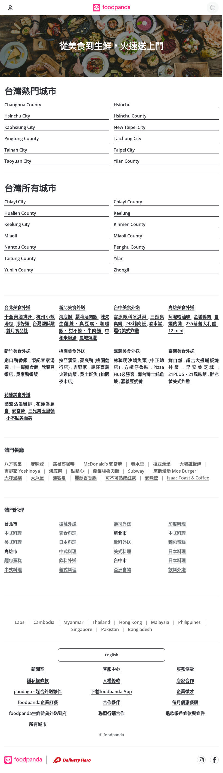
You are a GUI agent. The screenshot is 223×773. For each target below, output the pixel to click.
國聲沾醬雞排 (19, 404)
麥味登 (37, 464)
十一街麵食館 (26, 367)
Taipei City (124, 150)
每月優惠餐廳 (185, 702)
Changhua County (22, 105)
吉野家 (81, 367)
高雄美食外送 (181, 307)
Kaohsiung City (19, 127)
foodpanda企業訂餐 (38, 702)
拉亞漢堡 (68, 360)
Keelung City (17, 224)
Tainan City (15, 150)
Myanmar (73, 622)
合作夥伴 (111, 702)
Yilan (118, 258)
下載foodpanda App (111, 692)
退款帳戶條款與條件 (185, 713)
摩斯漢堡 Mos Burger (174, 471)
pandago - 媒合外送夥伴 (38, 692)
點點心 (77, 471)
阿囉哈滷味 (179, 317)
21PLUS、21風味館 (188, 374)
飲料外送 (122, 542)
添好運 (23, 324)
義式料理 (67, 570)
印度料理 (177, 524)
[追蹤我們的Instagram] (201, 760)
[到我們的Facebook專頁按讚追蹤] (214, 760)
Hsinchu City (17, 116)
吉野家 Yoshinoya (22, 471)
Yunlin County (18, 270)
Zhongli (121, 270)
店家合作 (185, 681)
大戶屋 (37, 478)
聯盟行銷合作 (111, 713)
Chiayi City (15, 202)
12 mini (175, 331)
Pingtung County (21, 138)
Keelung (122, 213)
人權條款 (111, 681)
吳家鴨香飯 (27, 374)
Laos (19, 622)
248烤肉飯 (136, 324)
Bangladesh (140, 629)
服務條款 (185, 669)
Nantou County (20, 247)
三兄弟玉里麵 (41, 411)
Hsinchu (122, 105)
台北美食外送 (17, 307)
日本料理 (67, 542)
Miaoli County (128, 236)
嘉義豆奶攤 (132, 381)
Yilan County (127, 161)
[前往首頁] (112, 7)
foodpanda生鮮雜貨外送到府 (38, 713)
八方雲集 (13, 464)
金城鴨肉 (203, 317)
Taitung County (20, 258)
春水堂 (156, 324)
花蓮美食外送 (17, 395)
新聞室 (37, 669)
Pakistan (110, 629)
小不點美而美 (19, 418)
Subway (136, 471)
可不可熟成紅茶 (121, 478)
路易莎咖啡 (64, 464)
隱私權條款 (38, 681)
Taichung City (127, 138)
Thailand (101, 622)
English (111, 654)
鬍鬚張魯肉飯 (106, 471)
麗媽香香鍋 (86, 478)
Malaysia (160, 622)
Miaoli (10, 236)
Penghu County (129, 247)
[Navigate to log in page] (10, 8)
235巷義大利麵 (202, 324)
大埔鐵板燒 (190, 464)
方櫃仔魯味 (137, 367)
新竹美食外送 (17, 351)
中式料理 (13, 533)
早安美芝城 (202, 367)
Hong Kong (130, 622)
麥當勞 (19, 411)
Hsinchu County (130, 116)
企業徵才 (185, 692)
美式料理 (13, 542)
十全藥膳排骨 (19, 317)
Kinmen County (129, 224)
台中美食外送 (127, 307)
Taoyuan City (17, 161)
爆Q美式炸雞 (126, 331)
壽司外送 (122, 524)
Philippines (189, 622)
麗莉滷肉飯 (86, 317)
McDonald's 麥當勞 (102, 464)
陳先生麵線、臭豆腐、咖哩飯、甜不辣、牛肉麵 (84, 324)
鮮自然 (176, 360)
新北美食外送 (72, 307)
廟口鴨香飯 (16, 360)
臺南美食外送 (181, 351)
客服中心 (111, 669)
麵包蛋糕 (177, 542)
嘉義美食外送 (127, 351)
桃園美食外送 (72, 351)
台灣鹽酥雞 (44, 324)
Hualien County (20, 213)
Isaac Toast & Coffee (188, 478)
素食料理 (67, 533)
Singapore (81, 629)
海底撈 (66, 317)
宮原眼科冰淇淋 (131, 317)
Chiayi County (128, 202)
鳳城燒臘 (88, 338)
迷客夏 (59, 478)
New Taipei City (129, 127)
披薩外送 (67, 524)
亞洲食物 (122, 570)
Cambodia (43, 622)
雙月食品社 (17, 331)
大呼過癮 (13, 478)
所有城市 (38, 724)
